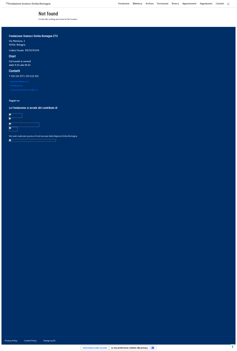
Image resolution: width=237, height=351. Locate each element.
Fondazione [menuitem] (123, 3)
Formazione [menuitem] (162, 3)
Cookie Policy (30, 340)
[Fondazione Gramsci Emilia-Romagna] (28, 3)
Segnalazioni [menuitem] (206, 3)
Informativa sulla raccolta (95, 348)
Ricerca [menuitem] (175, 3)
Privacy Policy (11, 340)
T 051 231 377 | (17, 76)
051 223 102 (32, 76)
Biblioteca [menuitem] (137, 3)
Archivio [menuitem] (150, 3)
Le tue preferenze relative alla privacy (129, 348)
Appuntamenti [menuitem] (189, 3)
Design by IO (49, 340)
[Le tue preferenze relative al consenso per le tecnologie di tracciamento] (232, 346)
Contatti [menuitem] (220, 3)
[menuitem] (228, 3)
